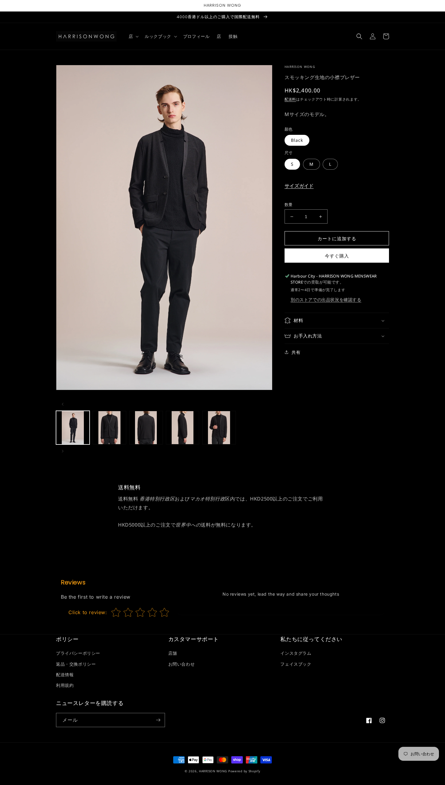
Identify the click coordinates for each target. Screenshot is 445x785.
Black (297, 140)
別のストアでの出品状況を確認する (326, 299)
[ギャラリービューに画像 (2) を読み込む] (109, 427)
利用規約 (65, 685)
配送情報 (65, 674)
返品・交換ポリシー (76, 664)
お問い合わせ (181, 664)
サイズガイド (299, 185)
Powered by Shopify (244, 771)
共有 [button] (296, 352)
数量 (289, 204)
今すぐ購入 (337, 256)
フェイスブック (295, 664)
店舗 (172, 653)
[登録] (158, 720)
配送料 (290, 99)
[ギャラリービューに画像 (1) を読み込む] (73, 427)
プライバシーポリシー (78, 653)
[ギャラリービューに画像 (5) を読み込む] (219, 427)
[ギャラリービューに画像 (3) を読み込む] (146, 427)
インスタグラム (295, 653)
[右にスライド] (62, 451)
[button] (133, 36)
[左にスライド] (62, 404)
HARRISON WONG (213, 771)
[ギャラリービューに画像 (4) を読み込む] (182, 427)
